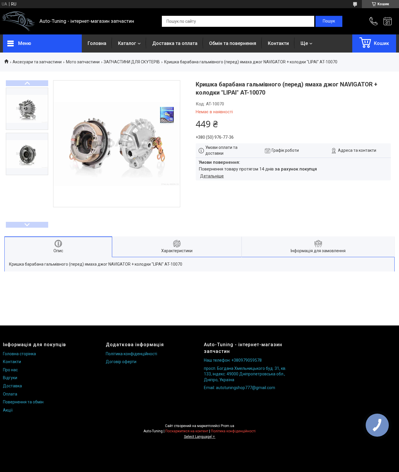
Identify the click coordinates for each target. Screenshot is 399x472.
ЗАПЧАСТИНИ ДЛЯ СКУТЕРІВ (132, 62)
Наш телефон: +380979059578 (233, 360)
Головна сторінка (19, 353)
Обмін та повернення (232, 43)
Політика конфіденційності (131, 353)
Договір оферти (121, 361)
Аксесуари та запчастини (37, 62)
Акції (8, 410)
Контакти (278, 43)
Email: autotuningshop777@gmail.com (239, 387)
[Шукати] (328, 21)
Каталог (127, 43)
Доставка (12, 386)
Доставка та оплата (174, 43)
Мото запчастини (83, 62)
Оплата (10, 394)
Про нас (10, 370)
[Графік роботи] (388, 21)
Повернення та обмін (23, 402)
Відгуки (10, 377)
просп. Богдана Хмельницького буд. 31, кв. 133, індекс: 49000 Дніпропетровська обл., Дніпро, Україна (245, 374)
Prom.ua (227, 426)
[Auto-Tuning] (18, 21)
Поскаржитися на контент (186, 431)
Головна (97, 43)
